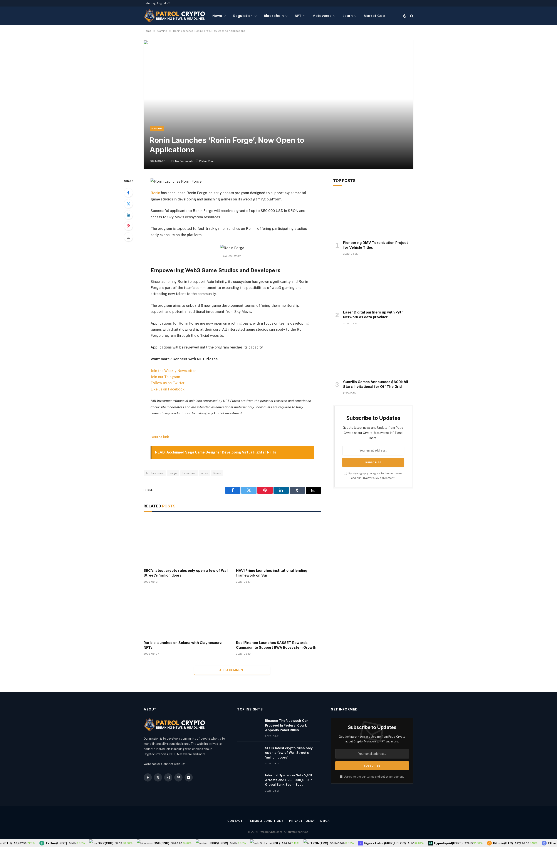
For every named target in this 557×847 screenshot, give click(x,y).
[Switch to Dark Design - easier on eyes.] (404, 16)
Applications (154, 473)
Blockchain (274, 15)
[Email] (128, 237)
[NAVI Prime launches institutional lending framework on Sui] (278, 541)
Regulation (243, 15)
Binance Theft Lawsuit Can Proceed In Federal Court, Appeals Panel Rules (286, 725)
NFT (298, 15)
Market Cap (374, 15)
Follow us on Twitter (168, 383)
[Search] (411, 16)
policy (385, 776)
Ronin (155, 193)
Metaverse (322, 15)
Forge (173, 473)
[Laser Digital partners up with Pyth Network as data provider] (373, 284)
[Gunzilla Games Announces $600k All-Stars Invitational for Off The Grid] (373, 353)
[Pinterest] (128, 226)
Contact (235, 820)
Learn (348, 15)
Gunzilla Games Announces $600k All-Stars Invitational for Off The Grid (376, 384)
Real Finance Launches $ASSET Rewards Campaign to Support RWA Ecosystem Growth (276, 645)
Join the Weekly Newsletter (173, 370)
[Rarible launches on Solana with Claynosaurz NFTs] (186, 613)
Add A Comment (232, 670)
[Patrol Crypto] (174, 16)
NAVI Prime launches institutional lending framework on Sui (271, 572)
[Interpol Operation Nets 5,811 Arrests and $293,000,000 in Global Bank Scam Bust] (249, 780)
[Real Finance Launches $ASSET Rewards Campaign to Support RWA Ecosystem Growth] (278, 613)
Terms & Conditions (266, 820)
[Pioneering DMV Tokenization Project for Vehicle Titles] (373, 214)
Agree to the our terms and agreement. (374, 776)
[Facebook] (128, 192)
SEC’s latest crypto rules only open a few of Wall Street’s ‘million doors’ (186, 572)
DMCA (325, 820)
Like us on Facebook (168, 389)
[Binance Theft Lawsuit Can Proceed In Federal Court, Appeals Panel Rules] (249, 726)
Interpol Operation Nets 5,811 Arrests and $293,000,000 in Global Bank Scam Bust (288, 780)
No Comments (184, 161)
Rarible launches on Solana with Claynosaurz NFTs (183, 645)
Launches (189, 473)
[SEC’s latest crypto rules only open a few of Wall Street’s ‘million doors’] (186, 541)
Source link (160, 437)
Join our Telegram (165, 377)
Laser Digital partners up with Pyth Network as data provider (373, 314)
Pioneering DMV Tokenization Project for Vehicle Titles (375, 245)
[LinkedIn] (128, 214)
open (204, 473)
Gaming (156, 128)
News (217, 15)
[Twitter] (128, 203)
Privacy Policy (370, 478)
